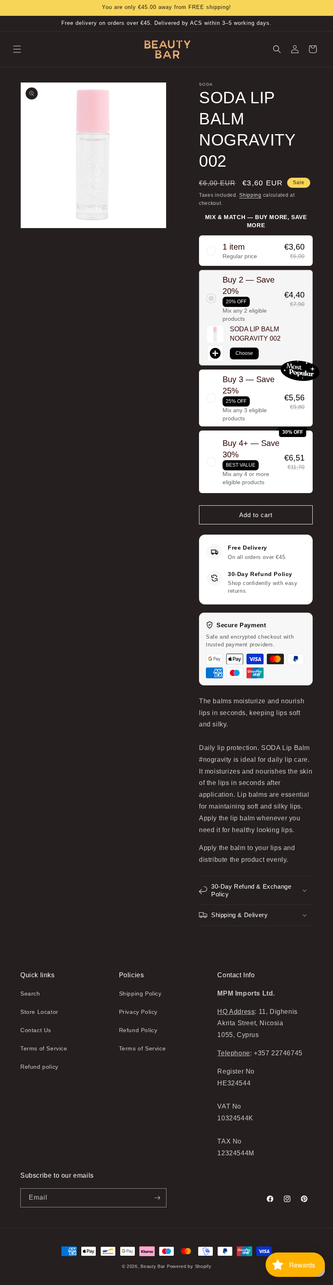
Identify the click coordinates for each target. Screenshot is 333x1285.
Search (30, 993)
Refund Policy (138, 1030)
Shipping (250, 195)
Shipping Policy (140, 993)
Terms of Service (43, 1048)
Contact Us (35, 1030)
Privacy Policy (138, 1012)
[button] (17, 49)
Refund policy (39, 1066)
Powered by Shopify (189, 1266)
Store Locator (39, 1012)
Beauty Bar (154, 1266)
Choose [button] (244, 353)
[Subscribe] (157, 1197)
